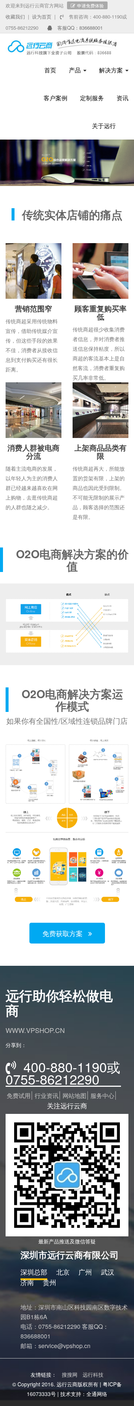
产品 (75, 70)
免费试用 (19, 1095)
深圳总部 (33, 1271)
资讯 (122, 98)
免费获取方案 (63, 933)
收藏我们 (15, 16)
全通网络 (96, 1393)
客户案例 (55, 98)
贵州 (49, 1282)
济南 (27, 1282)
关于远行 (104, 125)
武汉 (107, 1271)
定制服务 (92, 98)
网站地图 (74, 1095)
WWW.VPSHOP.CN (35, 1030)
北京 (63, 1271)
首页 (50, 70)
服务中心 (102, 1095)
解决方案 (111, 70)
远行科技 (93, 1374)
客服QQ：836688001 (79, 27)
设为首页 (41, 16)
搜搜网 (69, 1374)
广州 (85, 1271)
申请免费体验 (90, 5)
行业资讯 (46, 1095)
